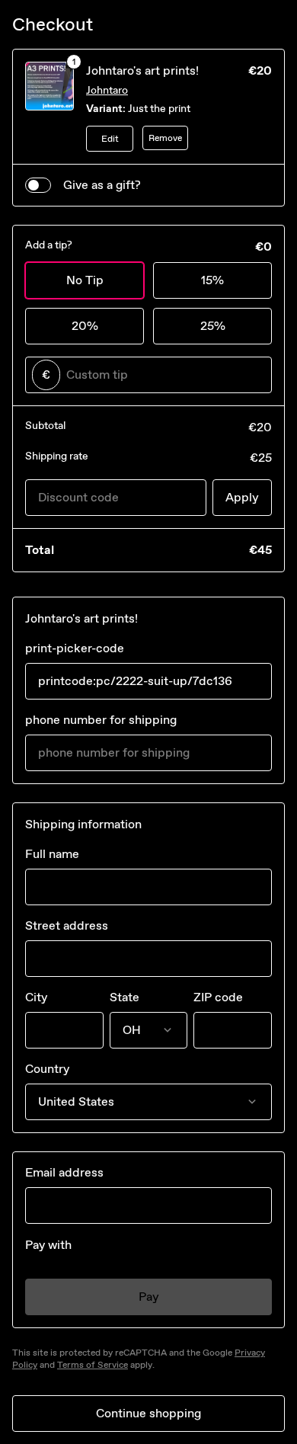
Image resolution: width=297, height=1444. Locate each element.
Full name (52, 854)
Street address (66, 925)
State (124, 997)
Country (47, 1068)
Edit (110, 138)
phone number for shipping (101, 719)
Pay (149, 1296)
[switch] (38, 185)
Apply (242, 497)
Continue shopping (148, 1413)
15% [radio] (212, 280)
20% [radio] (85, 326)
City (36, 997)
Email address (64, 1172)
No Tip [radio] (85, 280)
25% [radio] (212, 326)
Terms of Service (92, 1364)
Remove (165, 138)
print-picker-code (74, 648)
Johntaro (107, 90)
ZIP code (218, 997)
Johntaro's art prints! (142, 70)
